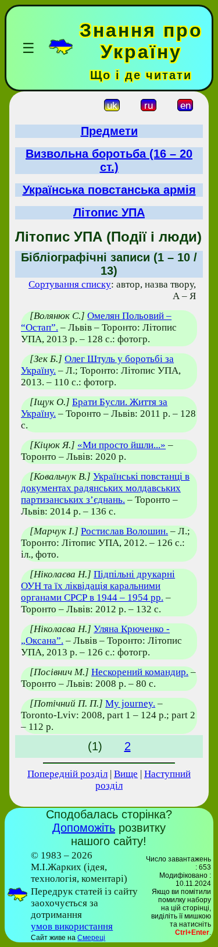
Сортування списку (69, 284)
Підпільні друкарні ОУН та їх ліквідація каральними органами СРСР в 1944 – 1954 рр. (98, 586)
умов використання (72, 926)
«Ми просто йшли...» (121, 445)
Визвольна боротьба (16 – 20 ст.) (109, 160)
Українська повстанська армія (109, 189)
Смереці (91, 938)
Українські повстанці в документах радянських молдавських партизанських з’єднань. (105, 488)
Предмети (109, 131)
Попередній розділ (67, 773)
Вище (126, 773)
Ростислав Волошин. (124, 531)
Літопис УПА (109, 212)
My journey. (130, 703)
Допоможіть (83, 827)
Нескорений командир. (139, 672)
